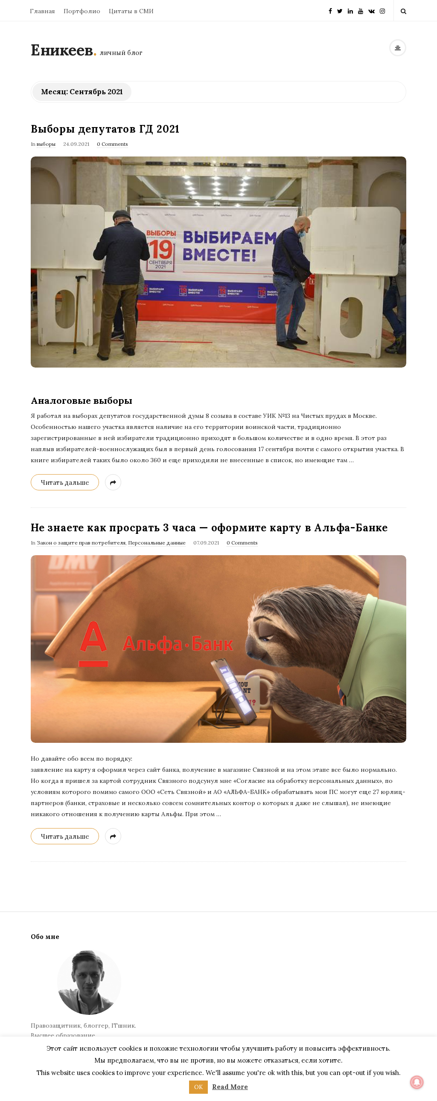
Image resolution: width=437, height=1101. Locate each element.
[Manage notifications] (417, 1082)
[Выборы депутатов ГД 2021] (218, 262)
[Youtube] (360, 8)
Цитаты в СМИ (131, 11)
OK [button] (198, 1087)
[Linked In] (350, 8)
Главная (42, 11)
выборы (46, 144)
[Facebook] (330, 8)
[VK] (371, 8)
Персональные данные (157, 542)
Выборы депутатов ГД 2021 (105, 129)
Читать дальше (65, 482)
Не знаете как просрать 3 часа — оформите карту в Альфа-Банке (209, 527)
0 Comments (112, 144)
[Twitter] (340, 8)
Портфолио (82, 11)
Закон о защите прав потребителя (81, 542)
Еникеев (62, 50)
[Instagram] (382, 8)
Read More (230, 1087)
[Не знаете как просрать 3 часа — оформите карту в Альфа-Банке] (218, 649)
